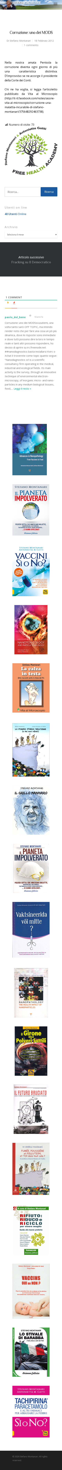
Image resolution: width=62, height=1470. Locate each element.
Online (15, 214)
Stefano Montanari (20, 40)
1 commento (31, 45)
